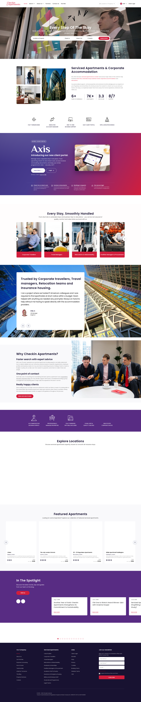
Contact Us (56, 3)
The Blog (19, 674)
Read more (57, 612)
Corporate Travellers (49, 656)
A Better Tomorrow (22, 671)
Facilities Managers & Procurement (53, 668)
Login (50, 170)
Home (25, 3)
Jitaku (9, 552)
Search (31, 3)
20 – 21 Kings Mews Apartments (82, 552)
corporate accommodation (108, 78)
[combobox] (107, 3)
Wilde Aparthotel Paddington (115, 552)
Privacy (73, 662)
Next (125, 239)
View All (23, 593)
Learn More (37, 170)
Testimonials (20, 668)
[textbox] (107, 4)
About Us (39, 3)
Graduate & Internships (50, 665)
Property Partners (21, 677)
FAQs (72, 659)
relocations (74, 80)
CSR (72, 674)
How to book (20, 665)
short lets (79, 78)
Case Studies (47, 653)
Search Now (104, 38)
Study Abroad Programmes (51, 680)
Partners (48, 3)
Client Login (74, 653)
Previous (16, 239)
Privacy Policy (110, 673)
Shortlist (63, 3)
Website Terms (75, 671)
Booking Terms (75, 668)
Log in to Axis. (43, 174)
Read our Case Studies (24, 396)
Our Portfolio (20, 659)
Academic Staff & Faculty (51, 671)
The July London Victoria (47, 552)
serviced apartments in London (90, 77)
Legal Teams (47, 683)
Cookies (73, 665)
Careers (19, 680)
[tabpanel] (24, 631)
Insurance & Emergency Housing (52, 674)
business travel (96, 78)
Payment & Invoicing (22, 662)
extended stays (86, 78)
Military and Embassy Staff (51, 677)
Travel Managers (48, 659)
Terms (116, 673)
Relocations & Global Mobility (52, 662)
